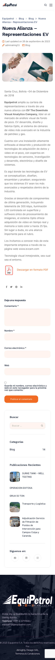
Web (6, 365)
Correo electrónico (15, 348)
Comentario (11, 306)
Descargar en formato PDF (32, 269)
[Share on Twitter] (11, 287)
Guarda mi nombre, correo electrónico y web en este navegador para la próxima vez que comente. (25, 388)
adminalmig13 (12, 45)
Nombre (9, 331)
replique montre (12, 198)
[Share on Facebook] (6, 287)
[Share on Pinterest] (16, 287)
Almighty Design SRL (28, 650)
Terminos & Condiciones (27, 653)
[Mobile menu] (51, 5)
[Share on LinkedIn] (21, 287)
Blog (27, 45)
